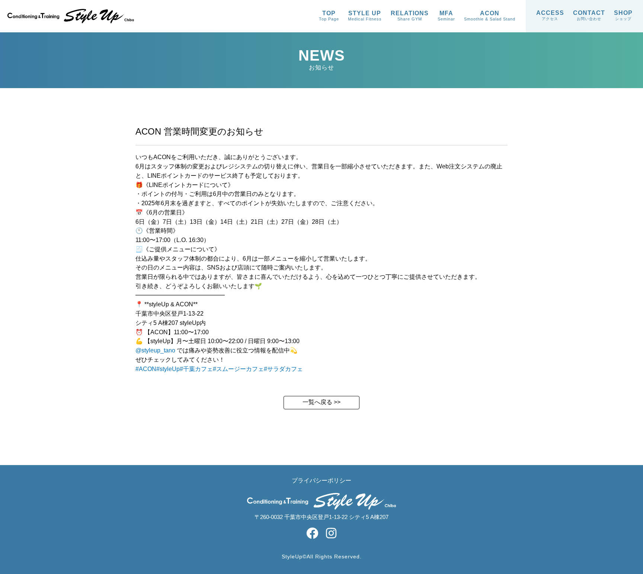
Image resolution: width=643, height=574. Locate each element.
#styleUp (168, 369)
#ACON (145, 369)
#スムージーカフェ (238, 369)
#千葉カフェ (196, 369)
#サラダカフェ (283, 369)
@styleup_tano (155, 350)
